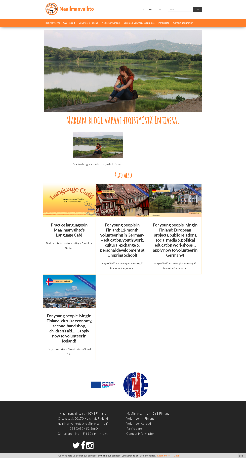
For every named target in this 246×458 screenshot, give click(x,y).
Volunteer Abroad (111, 22)
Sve (160, 9)
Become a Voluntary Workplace (139, 22)
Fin (142, 9)
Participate (163, 22)
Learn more (163, 455)
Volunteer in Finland (88, 22)
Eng (151, 9)
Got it (176, 455)
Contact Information (183, 22)
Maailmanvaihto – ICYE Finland (60, 22)
